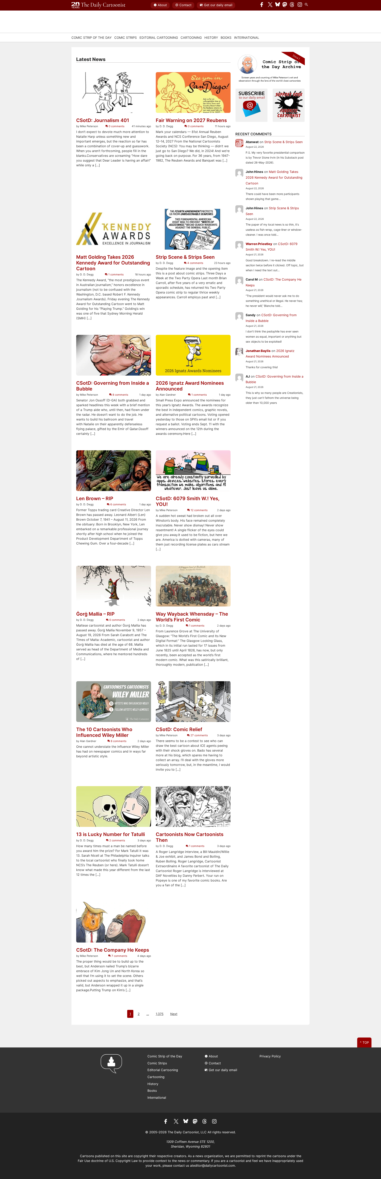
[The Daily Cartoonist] (98, 5)
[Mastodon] (285, 5)
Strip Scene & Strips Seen (185, 257)
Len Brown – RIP (94, 498)
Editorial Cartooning (159, 38)
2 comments (117, 840)
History (211, 38)
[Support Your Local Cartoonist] (289, 105)
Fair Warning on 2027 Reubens (191, 120)
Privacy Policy (270, 1056)
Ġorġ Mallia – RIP (95, 614)
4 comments (195, 262)
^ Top (364, 1042)
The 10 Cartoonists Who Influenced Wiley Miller (104, 732)
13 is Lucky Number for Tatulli (110, 834)
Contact (185, 5)
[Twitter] (270, 5)
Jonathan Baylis (258, 351)
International (246, 38)
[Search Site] (307, 5)
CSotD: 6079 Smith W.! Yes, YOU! (187, 501)
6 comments (118, 504)
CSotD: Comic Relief (179, 729)
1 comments (115, 274)
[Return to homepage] (112, 1080)
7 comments (119, 955)
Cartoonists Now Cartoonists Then (189, 837)
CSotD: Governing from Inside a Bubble (112, 386)
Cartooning (191, 38)
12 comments (198, 510)
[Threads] (292, 5)
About (162, 5)
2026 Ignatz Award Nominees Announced (190, 386)
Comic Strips (125, 38)
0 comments (116, 126)
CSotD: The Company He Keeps (112, 950)
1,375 (160, 1014)
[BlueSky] (277, 5)
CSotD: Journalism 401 (102, 120)
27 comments (199, 735)
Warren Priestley (259, 244)
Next (173, 1014)
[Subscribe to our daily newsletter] (252, 105)
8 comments (120, 394)
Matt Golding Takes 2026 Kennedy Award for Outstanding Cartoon (113, 262)
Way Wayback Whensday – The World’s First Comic (192, 617)
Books (226, 38)
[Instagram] (299, 5)
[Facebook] (262, 5)
